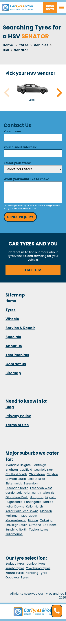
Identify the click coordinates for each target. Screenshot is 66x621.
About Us (14, 345)
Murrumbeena (16, 520)
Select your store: (17, 163)
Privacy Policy (18, 416)
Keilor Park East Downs (22, 511)
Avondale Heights (18, 465)
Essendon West (41, 488)
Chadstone (37, 474)
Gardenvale (14, 493)
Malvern (46, 511)
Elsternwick (14, 483)
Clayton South (16, 479)
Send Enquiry (20, 216)
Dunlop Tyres (35, 563)
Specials (13, 336)
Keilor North (34, 506)
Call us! (33, 270)
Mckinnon (12, 516)
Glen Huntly (32, 493)
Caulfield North (44, 470)
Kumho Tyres (15, 568)
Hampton (36, 497)
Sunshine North (16, 529)
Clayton (52, 474)
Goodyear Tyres (17, 577)
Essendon (31, 483)
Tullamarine (14, 534)
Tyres (11, 309)
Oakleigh (46, 520)
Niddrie (33, 520)
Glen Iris (48, 493)
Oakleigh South (16, 525)
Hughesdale (14, 502)
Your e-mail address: (20, 147)
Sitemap (13, 373)
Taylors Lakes (38, 529)
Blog (10, 406)
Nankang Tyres (36, 573)
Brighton (12, 470)
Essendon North (17, 488)
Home (8, 45)
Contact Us (16, 364)
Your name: (12, 131)
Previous (7, 92)
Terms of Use (17, 425)
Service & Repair (20, 327)
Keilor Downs (15, 506)
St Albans (49, 525)
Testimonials (17, 355)
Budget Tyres (15, 563)
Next (59, 92)
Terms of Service (22, 208)
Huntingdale (32, 502)
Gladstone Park (17, 497)
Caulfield (26, 470)
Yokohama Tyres (38, 568)
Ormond (35, 525)
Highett (50, 497)
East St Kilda (36, 479)
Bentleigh (39, 465)
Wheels (12, 318)
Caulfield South (16, 474)
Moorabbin (29, 516)
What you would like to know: (26, 179)
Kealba (48, 502)
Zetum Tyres (15, 573)
